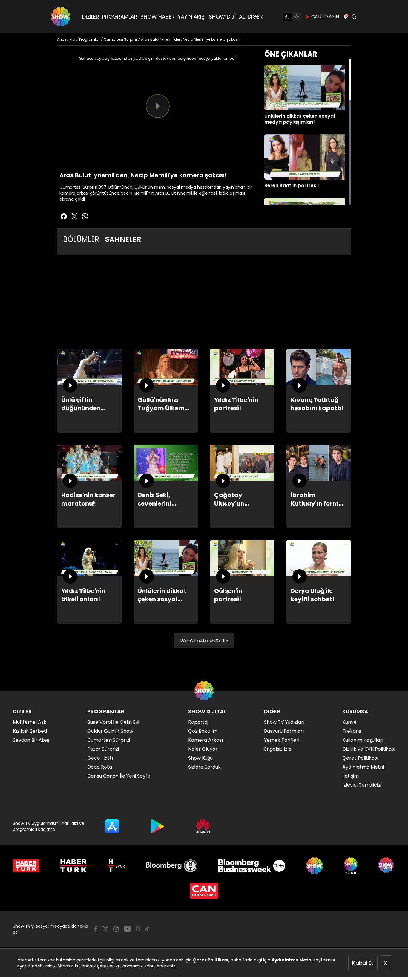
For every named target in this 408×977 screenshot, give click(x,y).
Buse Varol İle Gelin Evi (113, 722)
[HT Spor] (116, 865)
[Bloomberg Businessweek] (251, 865)
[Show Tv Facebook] (95, 929)
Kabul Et (363, 963)
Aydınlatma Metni (292, 960)
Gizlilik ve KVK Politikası (368, 749)
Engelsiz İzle (278, 749)
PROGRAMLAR (119, 16)
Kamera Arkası (205, 740)
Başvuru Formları (284, 731)
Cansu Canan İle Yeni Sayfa (118, 776)
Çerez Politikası (210, 960)
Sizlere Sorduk (204, 767)
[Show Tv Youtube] (127, 929)
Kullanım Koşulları (362, 740)
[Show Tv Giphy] (138, 929)
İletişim (350, 776)
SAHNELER (123, 239)
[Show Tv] (60, 16)
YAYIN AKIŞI (192, 16)
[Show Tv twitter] (74, 216)
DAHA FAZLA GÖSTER (204, 640)
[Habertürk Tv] (73, 865)
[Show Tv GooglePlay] (157, 826)
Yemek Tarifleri (281, 740)
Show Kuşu (200, 758)
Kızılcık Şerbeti (30, 731)
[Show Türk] (351, 865)
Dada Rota (99, 767)
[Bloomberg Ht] (171, 865)
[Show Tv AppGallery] (203, 826)
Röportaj (198, 722)
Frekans (351, 731)
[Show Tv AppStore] (112, 826)
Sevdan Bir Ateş (31, 740)
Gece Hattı (100, 758)
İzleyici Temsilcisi (361, 784)
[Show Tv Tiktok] (147, 929)
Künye (349, 722)
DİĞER (255, 16)
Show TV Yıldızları (284, 722)
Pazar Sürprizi (103, 749)
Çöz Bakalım (202, 731)
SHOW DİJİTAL (227, 16)
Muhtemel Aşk (29, 722)
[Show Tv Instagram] (116, 929)
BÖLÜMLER (81, 239)
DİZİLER (90, 16)
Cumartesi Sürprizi (108, 740)
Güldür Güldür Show (110, 731)
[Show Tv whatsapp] (85, 216)
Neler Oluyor (202, 749)
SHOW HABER (157, 16)
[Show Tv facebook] (63, 216)
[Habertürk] (26, 865)
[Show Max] (386, 865)
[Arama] (354, 17)
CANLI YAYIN (325, 16)
